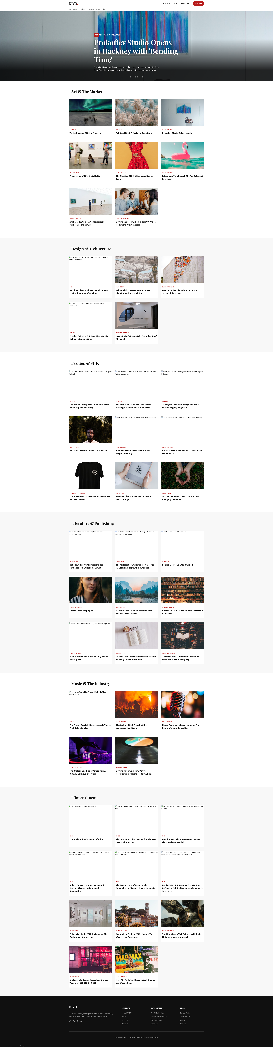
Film (104, 9)
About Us (125, 1024)
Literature (91, 9)
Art (70, 9)
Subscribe (198, 3)
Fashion (82, 9)
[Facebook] (77, 1021)
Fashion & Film (156, 1020)
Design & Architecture (159, 1016)
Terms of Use (185, 1016)
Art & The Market (157, 1013)
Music (98, 9)
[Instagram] (74, 1021)
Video (176, 3)
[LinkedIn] (81, 1021)
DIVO (73, 3)
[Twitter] (70, 1021)
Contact (183, 1020)
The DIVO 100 (165, 3)
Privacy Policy (185, 1013)
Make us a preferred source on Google (12, 1046)
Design (75, 9)
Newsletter (185, 3)
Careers (183, 1024)
